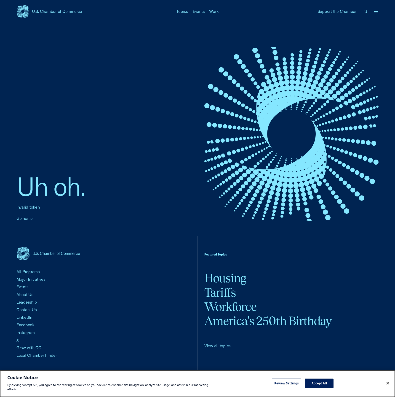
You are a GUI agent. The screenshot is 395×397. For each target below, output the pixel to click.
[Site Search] (365, 11)
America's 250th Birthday (268, 321)
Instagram (25, 332)
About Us (24, 294)
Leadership (26, 302)
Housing (225, 278)
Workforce (230, 307)
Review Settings (286, 383)
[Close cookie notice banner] (388, 383)
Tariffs (220, 292)
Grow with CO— (30, 347)
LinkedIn (24, 317)
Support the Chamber (337, 11)
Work (214, 11)
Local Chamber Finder (36, 355)
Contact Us (26, 309)
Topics (182, 11)
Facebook (25, 324)
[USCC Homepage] (48, 253)
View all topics (217, 345)
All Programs (28, 271)
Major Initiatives (30, 279)
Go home (24, 218)
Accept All (319, 383)
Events (199, 11)
